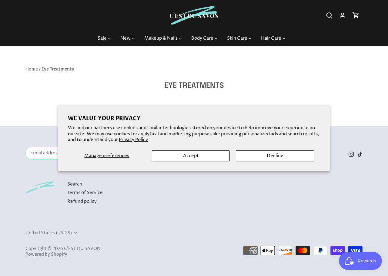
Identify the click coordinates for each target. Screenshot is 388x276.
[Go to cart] (356, 15)
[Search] (329, 15)
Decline (275, 156)
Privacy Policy (133, 139)
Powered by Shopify (46, 254)
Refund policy (82, 201)
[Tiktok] (360, 154)
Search (74, 184)
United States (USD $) (48, 233)
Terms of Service (85, 192)
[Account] (342, 15)
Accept (191, 156)
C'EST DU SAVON (82, 248)
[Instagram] (351, 154)
